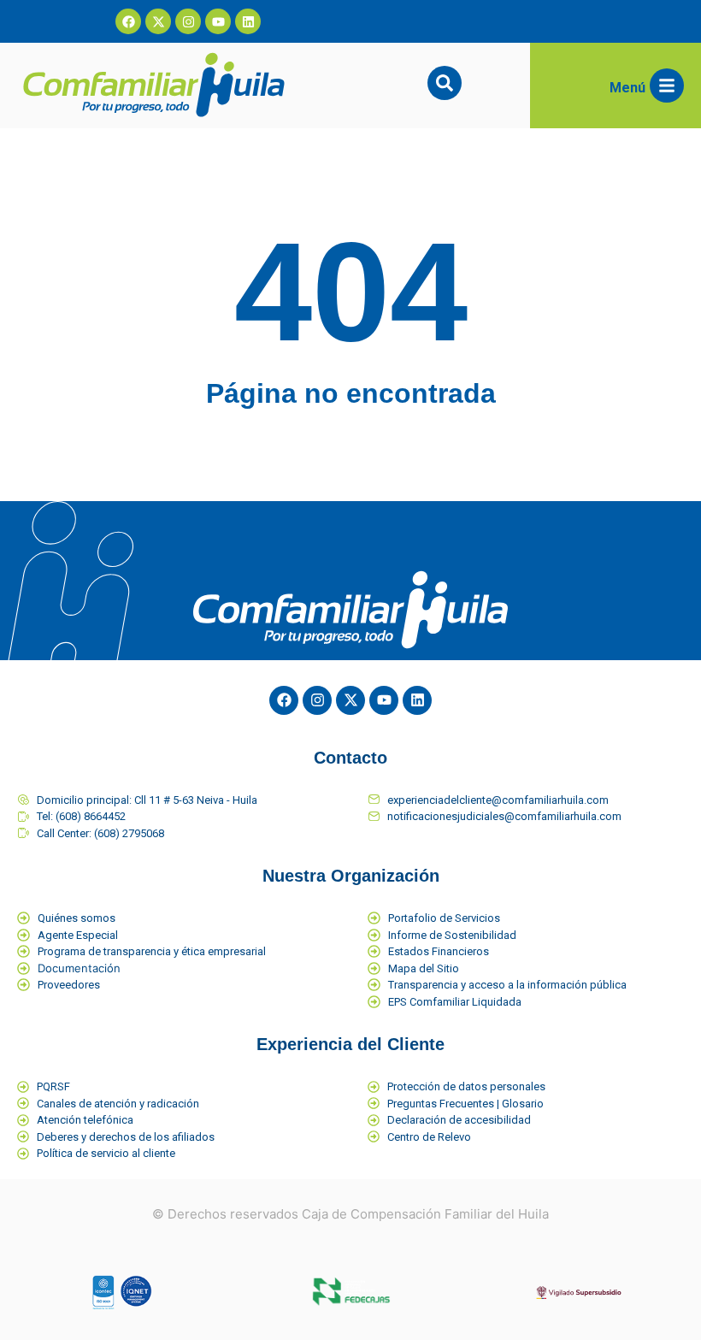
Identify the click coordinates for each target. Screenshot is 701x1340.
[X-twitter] (158, 21)
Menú (627, 88)
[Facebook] (128, 21)
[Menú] (667, 85)
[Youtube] (218, 21)
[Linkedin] (248, 21)
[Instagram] (188, 21)
